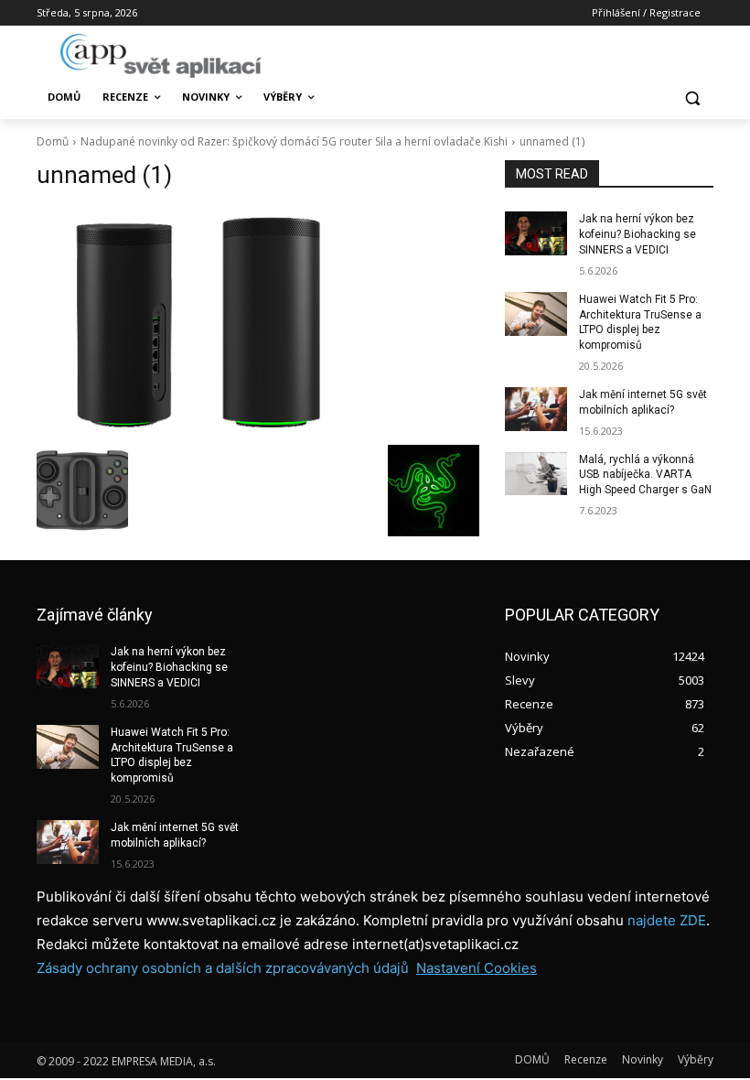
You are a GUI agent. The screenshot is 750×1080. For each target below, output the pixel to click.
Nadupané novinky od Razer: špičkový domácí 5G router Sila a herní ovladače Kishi (294, 141)
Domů (53, 141)
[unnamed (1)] (258, 321)
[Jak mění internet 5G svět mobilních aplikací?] (536, 409)
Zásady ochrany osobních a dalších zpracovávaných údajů (223, 968)
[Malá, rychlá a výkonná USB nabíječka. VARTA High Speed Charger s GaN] (536, 474)
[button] (691, 97)
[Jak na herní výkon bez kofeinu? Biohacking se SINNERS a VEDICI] (536, 233)
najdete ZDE (666, 920)
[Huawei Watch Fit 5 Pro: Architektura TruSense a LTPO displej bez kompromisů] (536, 314)
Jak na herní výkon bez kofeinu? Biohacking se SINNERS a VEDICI (637, 234)
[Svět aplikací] (161, 56)
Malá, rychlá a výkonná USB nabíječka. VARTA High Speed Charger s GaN (645, 475)
